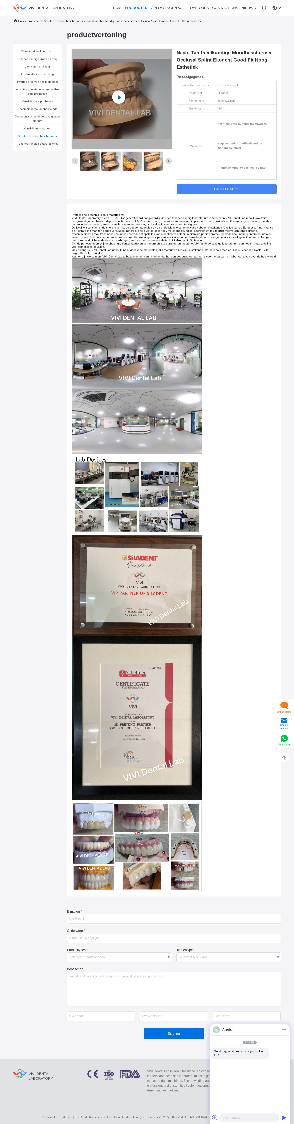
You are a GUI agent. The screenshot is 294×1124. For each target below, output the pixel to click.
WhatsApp (284, 744)
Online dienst (284, 712)
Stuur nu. (174, 1033)
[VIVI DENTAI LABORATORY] (20, 8)
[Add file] (215, 1117)
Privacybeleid (50, 1117)
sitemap (67, 1117)
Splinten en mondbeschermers (63, 21)
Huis (21, 21)
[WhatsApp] (284, 738)
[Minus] (284, 1029)
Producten (33, 21)
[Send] (284, 1117)
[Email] (284, 720)
